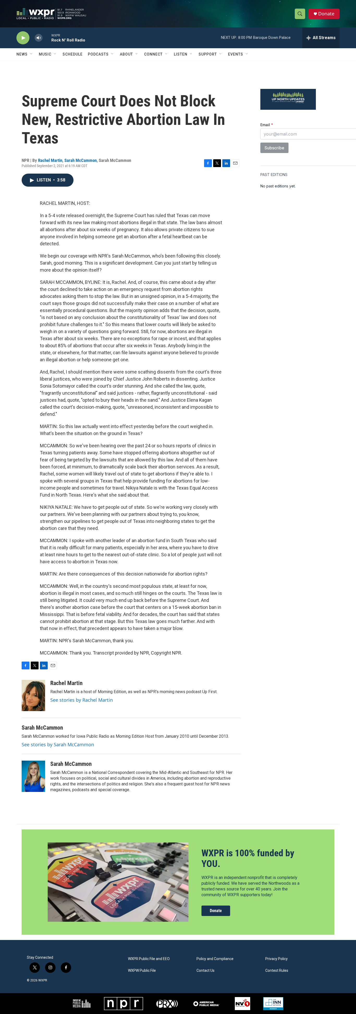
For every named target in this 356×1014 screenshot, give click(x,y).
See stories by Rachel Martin (81, 700)
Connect (153, 54)
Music (45, 54)
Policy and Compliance (215, 959)
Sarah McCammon (80, 160)
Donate (326, 13)
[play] (23, 38)
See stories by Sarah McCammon (58, 744)
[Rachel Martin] (33, 695)
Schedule (73, 54)
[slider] (47, 37)
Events (235, 54)
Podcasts (98, 54)
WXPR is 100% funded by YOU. (247, 858)
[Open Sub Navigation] (31, 54)
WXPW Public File (142, 971)
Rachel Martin (50, 160)
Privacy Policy (276, 959)
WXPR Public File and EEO (149, 959)
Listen (180, 54)
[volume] (38, 38)
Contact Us (205, 971)
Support (208, 54)
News (22, 54)
